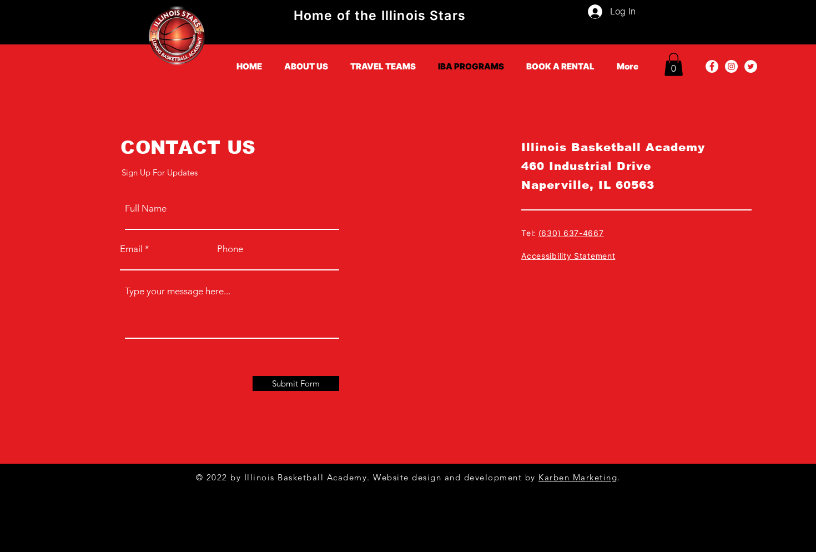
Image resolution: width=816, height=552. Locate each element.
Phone (230, 249)
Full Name (146, 208)
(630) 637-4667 (571, 233)
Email (131, 249)
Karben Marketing (577, 477)
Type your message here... (177, 291)
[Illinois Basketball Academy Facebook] (712, 66)
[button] (673, 64)
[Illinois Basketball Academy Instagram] (731, 66)
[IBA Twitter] (750, 66)
